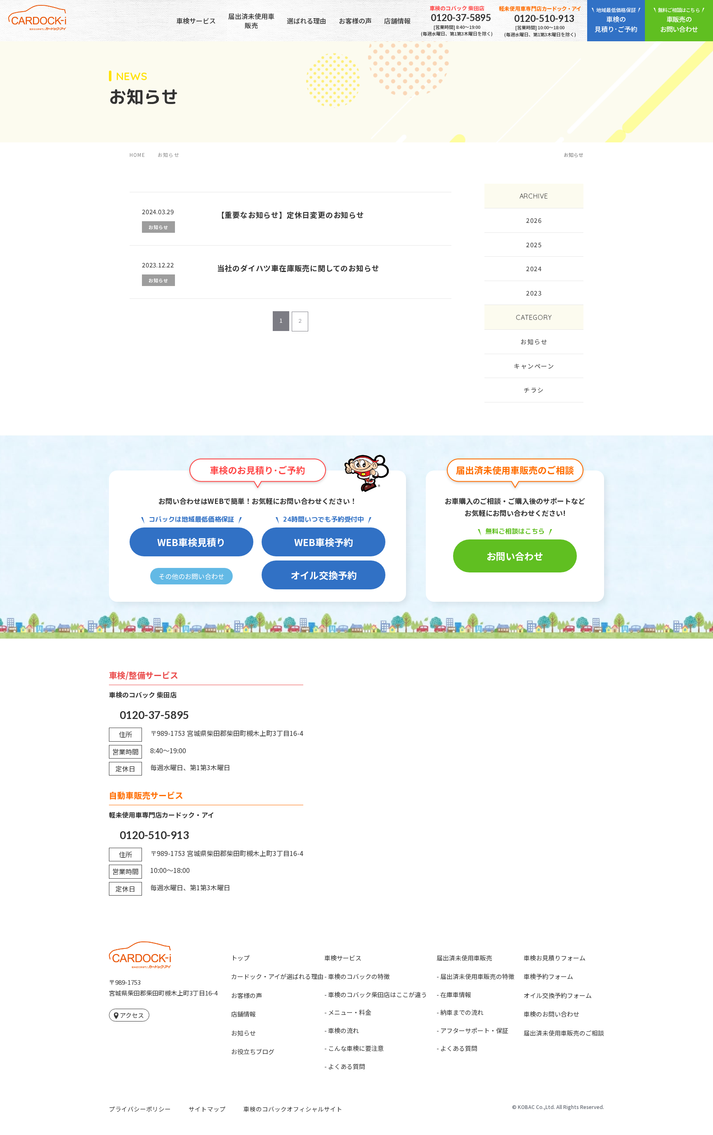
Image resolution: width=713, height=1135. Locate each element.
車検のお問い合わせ (551, 1014)
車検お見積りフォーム (555, 957)
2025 (534, 244)
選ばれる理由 (306, 21)
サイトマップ (207, 1108)
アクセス (132, 1015)
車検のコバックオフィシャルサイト (292, 1108)
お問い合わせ (514, 556)
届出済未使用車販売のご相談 (564, 1033)
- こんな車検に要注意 (354, 1048)
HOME (137, 154)
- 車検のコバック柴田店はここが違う (375, 994)
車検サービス (196, 21)
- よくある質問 (344, 1066)
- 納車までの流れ (460, 1012)
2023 (534, 292)
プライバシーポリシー (140, 1108)
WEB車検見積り (191, 542)
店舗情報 (397, 21)
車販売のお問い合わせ (679, 20)
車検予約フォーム (548, 976)
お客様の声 (355, 21)
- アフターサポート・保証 (472, 1030)
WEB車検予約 (323, 542)
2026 (534, 220)
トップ (240, 957)
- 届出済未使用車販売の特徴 (476, 976)
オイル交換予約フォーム (558, 995)
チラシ (534, 389)
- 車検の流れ (341, 1030)
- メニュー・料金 (347, 1012)
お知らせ (534, 341)
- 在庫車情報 (454, 994)
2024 (534, 268)
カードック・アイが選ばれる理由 (277, 976)
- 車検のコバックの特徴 (357, 976)
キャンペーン (534, 366)
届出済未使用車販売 (251, 20)
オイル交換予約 (323, 575)
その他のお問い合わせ (191, 576)
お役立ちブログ (252, 1051)
